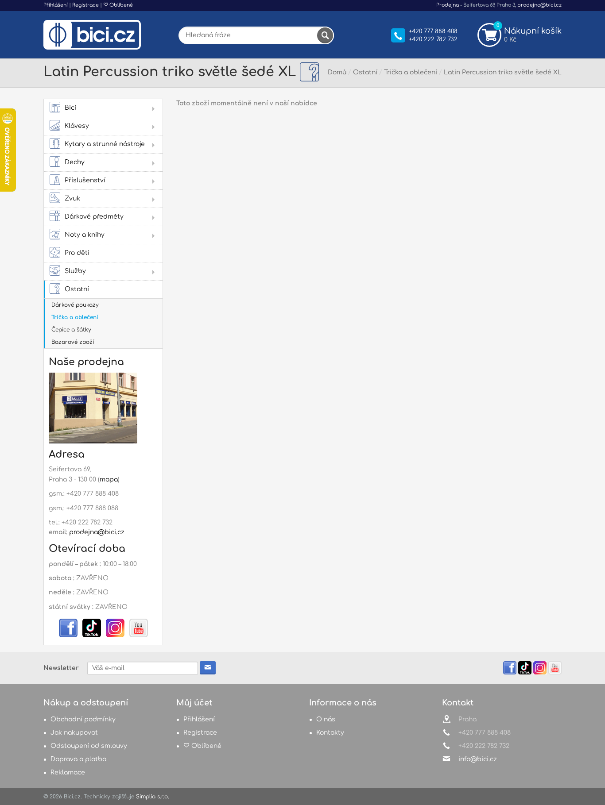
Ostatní (77, 289)
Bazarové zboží (72, 342)
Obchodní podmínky (83, 719)
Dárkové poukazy (75, 305)
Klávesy (77, 126)
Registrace (85, 5)
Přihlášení (55, 5)
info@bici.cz (477, 759)
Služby (75, 271)
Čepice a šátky (71, 330)
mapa (109, 479)
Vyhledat (325, 35)
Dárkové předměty (94, 216)
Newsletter (61, 668)
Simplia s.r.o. (152, 796)
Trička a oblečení (74, 317)
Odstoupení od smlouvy (88, 746)
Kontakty (330, 732)
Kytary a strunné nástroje (105, 144)
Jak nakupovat (74, 732)
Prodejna (447, 5)
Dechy (75, 162)
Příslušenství (85, 180)
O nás (325, 719)
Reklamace (67, 772)
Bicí (70, 107)
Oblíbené (120, 5)
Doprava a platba (78, 759)
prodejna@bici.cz (539, 5)
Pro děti (77, 253)
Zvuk (72, 198)
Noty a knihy (85, 234)
